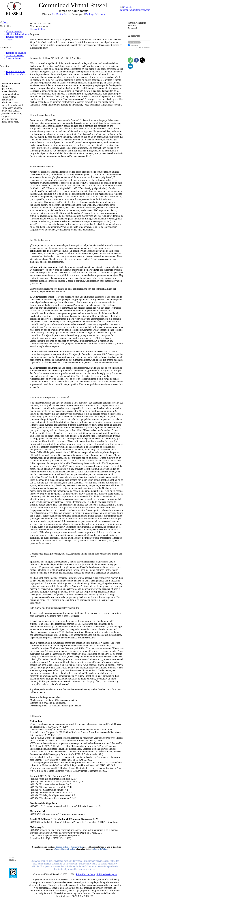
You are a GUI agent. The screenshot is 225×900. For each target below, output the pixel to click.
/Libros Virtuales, (64, 849)
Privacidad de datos (85, 874)
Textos (9, 39)
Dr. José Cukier (37, 29)
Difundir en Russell (15, 71)
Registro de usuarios (16, 52)
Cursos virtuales (14, 31)
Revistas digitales (14, 37)
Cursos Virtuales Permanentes (69, 847)
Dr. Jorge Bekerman (95, 14)
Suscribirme (7, 127)
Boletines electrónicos (16, 74)
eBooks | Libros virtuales (18, 34)
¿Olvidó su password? (143, 47)
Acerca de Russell (15, 55)
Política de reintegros (107, 874)
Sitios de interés (13, 58)
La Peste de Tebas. (100, 849)
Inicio (5, 22)
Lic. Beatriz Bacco (61, 14)
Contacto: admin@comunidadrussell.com (135, 8)
